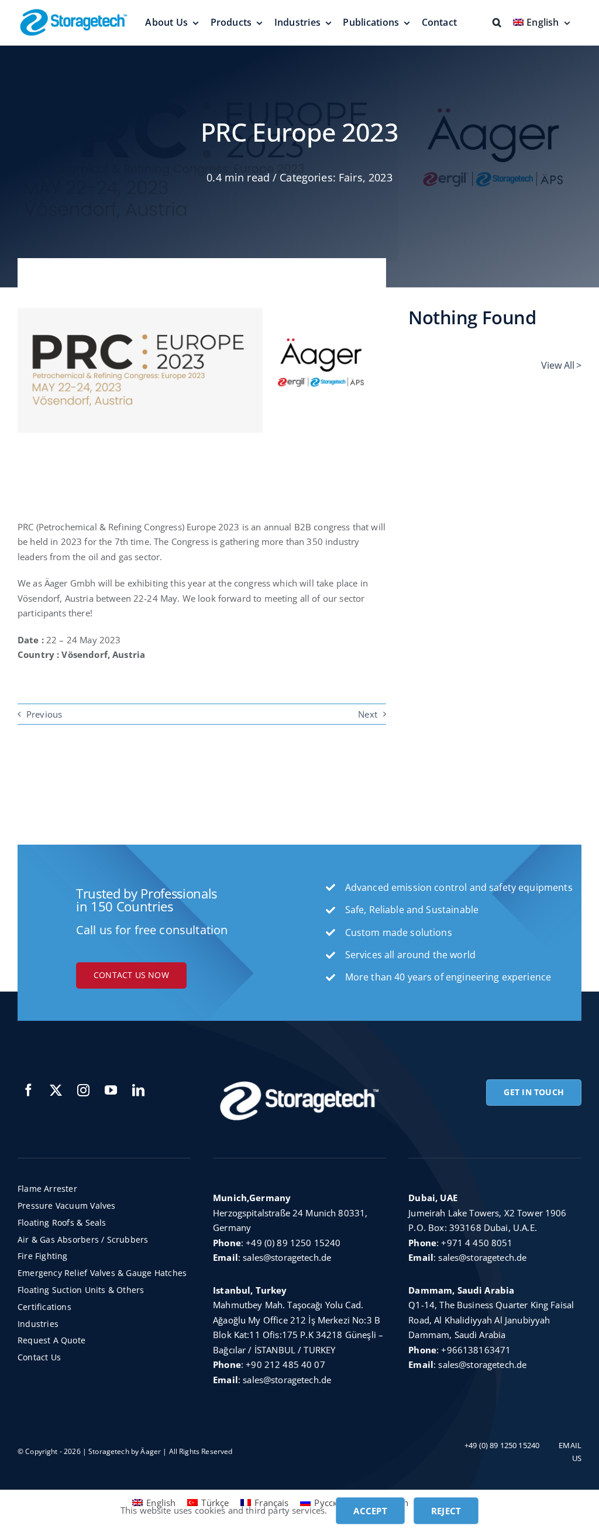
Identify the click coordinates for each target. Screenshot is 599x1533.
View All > (561, 365)
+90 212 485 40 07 (285, 1364)
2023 (381, 177)
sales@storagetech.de (287, 1257)
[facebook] (28, 1090)
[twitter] (56, 1090)
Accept (370, 1511)
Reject (446, 1511)
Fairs (351, 177)
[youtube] (111, 1090)
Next (367, 714)
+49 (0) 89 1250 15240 (293, 1243)
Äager (150, 1451)
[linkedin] (138, 1090)
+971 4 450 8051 (476, 1243)
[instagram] (83, 1090)
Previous (44, 714)
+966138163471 (476, 1350)
